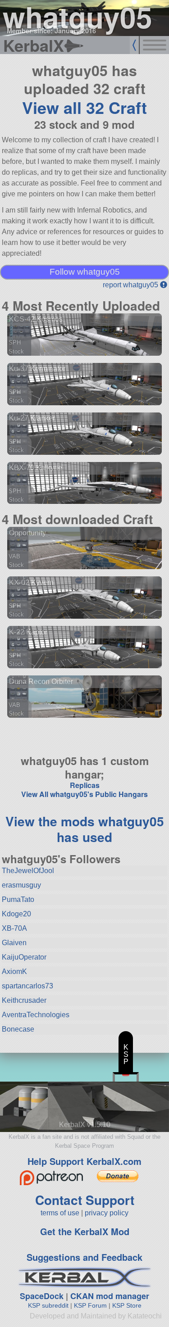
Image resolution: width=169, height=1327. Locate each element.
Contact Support (84, 1200)
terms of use (60, 1213)
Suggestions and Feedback (84, 1257)
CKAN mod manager (109, 1296)
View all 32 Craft (84, 107)
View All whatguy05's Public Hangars (84, 794)
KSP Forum (90, 1305)
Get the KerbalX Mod (84, 1231)
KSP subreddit (48, 1305)
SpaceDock (42, 1296)
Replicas (85, 785)
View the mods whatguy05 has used (84, 829)
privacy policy (106, 1213)
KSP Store (127, 1305)
